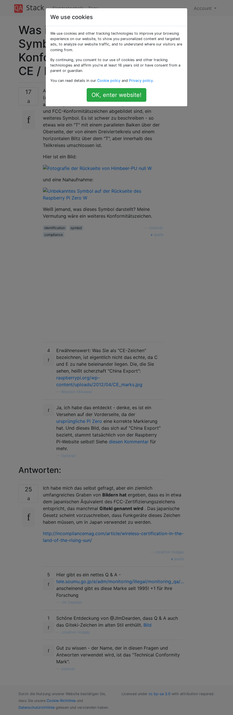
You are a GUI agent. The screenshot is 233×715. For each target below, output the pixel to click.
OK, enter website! (116, 95)
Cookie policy (108, 80)
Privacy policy (141, 80)
